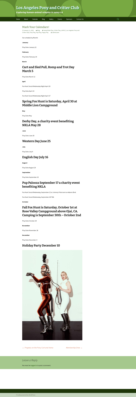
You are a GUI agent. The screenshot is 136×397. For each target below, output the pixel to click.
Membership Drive (74, 347)
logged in (34, 365)
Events (60, 19)
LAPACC (63, 30)
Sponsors (69, 19)
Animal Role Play (48, 30)
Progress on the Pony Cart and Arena (37, 347)
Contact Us (80, 19)
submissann (55, 32)
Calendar (35, 19)
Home (18, 19)
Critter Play (57, 30)
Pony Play (32, 32)
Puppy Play (45, 32)
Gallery (51, 19)
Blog (43, 19)
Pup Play (38, 32)
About (26, 19)
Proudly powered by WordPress (25, 395)
